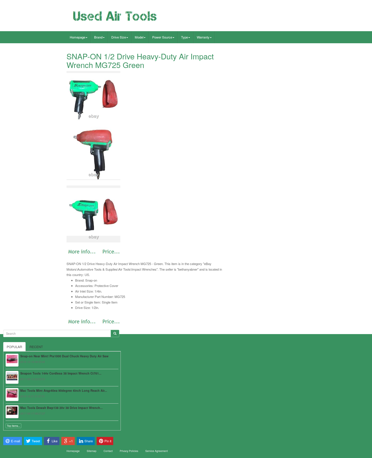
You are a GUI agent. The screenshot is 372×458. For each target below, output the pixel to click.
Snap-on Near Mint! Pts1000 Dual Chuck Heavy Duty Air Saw (64, 356)
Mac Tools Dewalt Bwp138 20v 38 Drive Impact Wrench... (61, 408)
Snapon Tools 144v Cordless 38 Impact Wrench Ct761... (60, 373)
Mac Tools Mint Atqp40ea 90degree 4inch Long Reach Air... (63, 390)
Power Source (162, 37)
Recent (36, 346)
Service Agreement (156, 451)
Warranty (203, 37)
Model (139, 37)
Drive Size (118, 37)
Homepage (77, 37)
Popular (14, 346)
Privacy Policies (129, 451)
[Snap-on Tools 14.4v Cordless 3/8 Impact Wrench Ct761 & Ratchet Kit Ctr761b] (12, 377)
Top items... (13, 425)
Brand (98, 37)
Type (184, 37)
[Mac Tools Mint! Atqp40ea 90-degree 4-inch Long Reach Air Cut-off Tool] (12, 394)
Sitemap (91, 451)
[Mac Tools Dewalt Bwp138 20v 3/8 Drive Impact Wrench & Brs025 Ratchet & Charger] (12, 411)
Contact (108, 451)
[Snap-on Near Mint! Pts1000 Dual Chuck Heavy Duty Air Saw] (12, 360)
